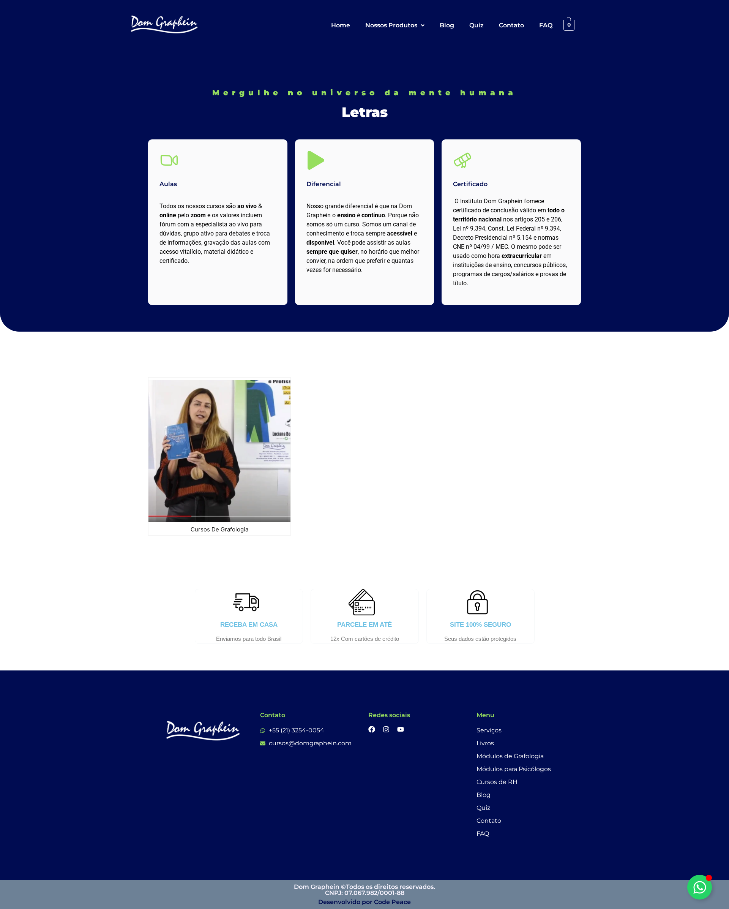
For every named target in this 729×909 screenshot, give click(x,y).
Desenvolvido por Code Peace (364, 902)
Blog (447, 25)
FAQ (545, 25)
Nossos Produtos (391, 25)
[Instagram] (386, 729)
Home (340, 25)
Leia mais (254, 520)
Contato (511, 25)
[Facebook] (371, 729)
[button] (395, 25)
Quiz (476, 25)
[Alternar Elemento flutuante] (699, 887)
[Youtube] (400, 729)
